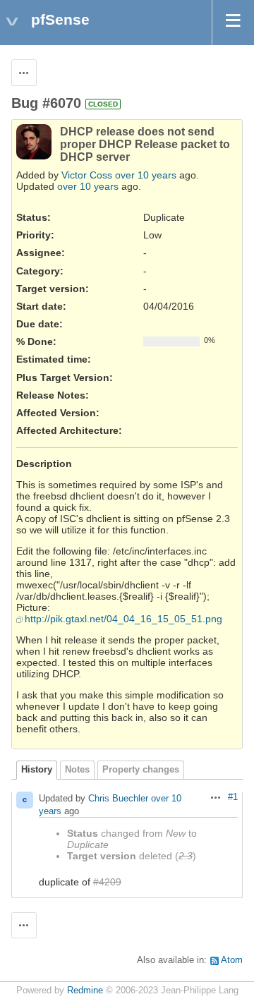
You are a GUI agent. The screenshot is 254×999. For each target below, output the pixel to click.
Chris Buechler (118, 798)
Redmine (85, 990)
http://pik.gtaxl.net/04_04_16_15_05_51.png (123, 618)
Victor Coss (86, 175)
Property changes (140, 770)
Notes (77, 770)
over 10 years (145, 175)
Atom (232, 960)
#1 (233, 797)
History (36, 770)
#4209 (107, 882)
